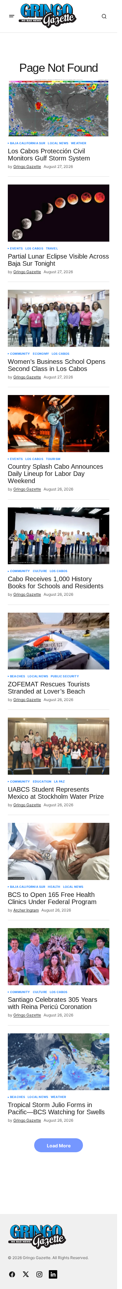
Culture (40, 571)
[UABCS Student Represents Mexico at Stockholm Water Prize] (58, 746)
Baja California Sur (27, 143)
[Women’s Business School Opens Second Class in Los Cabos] (58, 318)
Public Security (65, 676)
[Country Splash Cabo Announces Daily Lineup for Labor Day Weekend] (58, 423)
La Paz (59, 781)
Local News (58, 143)
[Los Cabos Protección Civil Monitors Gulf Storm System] (58, 108)
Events (16, 248)
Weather (78, 143)
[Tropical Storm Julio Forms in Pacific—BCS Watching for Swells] (58, 1062)
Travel (52, 248)
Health (54, 886)
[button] (12, 16)
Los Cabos (34, 248)
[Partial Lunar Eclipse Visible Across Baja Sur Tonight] (58, 213)
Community (20, 353)
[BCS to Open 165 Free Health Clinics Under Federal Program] (58, 851)
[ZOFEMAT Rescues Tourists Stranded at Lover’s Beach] (58, 641)
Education (42, 781)
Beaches (17, 676)
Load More (59, 1145)
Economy (41, 353)
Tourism (53, 459)
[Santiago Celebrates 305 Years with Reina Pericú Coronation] (58, 956)
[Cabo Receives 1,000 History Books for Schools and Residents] (58, 536)
